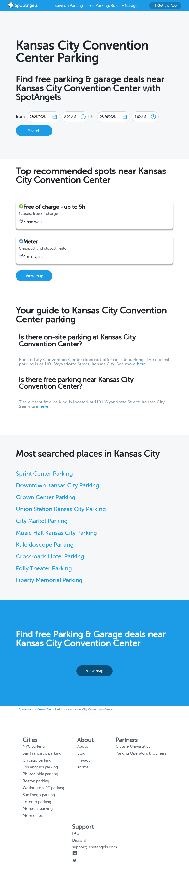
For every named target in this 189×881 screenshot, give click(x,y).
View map (34, 276)
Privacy (83, 760)
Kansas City (44, 709)
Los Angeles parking (40, 767)
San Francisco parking (42, 753)
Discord (79, 840)
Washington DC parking (43, 788)
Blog (81, 753)
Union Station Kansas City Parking (61, 509)
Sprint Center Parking (44, 473)
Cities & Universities (133, 746)
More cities (33, 815)
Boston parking (36, 781)
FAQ (75, 833)
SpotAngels (26, 709)
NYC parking (34, 746)
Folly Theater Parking (44, 568)
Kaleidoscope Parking (45, 544)
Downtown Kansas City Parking (57, 485)
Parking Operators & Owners (141, 753)
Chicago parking (37, 760)
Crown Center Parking (45, 497)
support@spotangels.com (94, 847)
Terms (82, 767)
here (141, 364)
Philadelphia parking (40, 774)
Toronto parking (37, 802)
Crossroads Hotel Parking (50, 556)
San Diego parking (39, 795)
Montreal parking (38, 808)
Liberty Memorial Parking (49, 580)
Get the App (167, 5)
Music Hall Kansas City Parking (56, 533)
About (82, 746)
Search (34, 131)
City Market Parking (42, 521)
